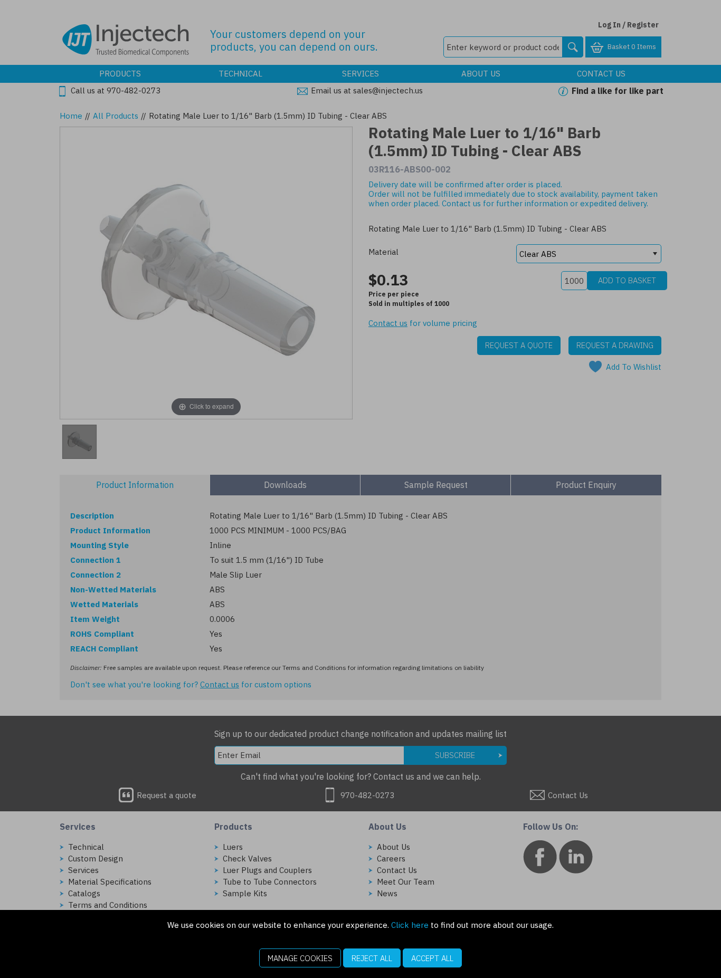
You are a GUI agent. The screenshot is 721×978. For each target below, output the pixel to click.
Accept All (432, 958)
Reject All (372, 958)
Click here (410, 925)
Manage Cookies (300, 958)
